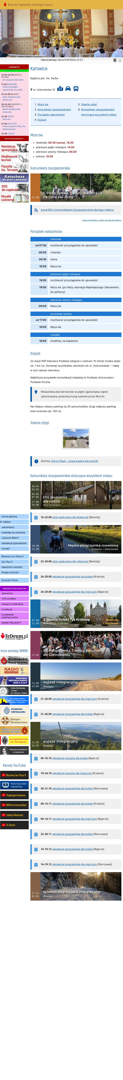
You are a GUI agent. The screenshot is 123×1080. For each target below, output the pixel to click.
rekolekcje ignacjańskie (14, 543)
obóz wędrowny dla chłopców (70, 561)
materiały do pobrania (13, 532)
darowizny (7, 593)
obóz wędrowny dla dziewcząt (70, 517)
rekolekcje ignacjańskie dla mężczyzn (74, 592)
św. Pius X (7, 561)
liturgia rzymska (10, 572)
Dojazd (42, 119)
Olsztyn (12, 123)
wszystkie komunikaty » (14, 138)
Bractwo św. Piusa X (12, 556)
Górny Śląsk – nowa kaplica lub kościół (74, 461)
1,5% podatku (9, 598)
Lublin (11, 133)
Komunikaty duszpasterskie (54, 109)
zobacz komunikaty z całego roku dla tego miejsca (101, 220)
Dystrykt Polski (10, 580)
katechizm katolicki (12, 567)
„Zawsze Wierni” (10, 537)
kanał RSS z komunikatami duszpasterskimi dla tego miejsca (77, 210)
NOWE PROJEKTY (11, 622)
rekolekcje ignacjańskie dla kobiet (72, 576)
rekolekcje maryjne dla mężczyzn (72, 773)
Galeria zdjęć (89, 104)
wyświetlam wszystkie (15, 70)
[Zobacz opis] (75, 203)
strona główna (9, 516)
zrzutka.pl (7, 609)
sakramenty (8, 527)
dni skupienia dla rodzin (13, 80)
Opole (11, 116)
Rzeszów (12, 84)
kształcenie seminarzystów (10, 616)
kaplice (7, 521)
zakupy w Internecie (12, 604)
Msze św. (43, 104)
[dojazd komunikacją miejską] (75, 89)
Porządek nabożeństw (51, 114)
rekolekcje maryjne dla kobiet (70, 758)
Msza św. (7, 119)
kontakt (6, 548)
